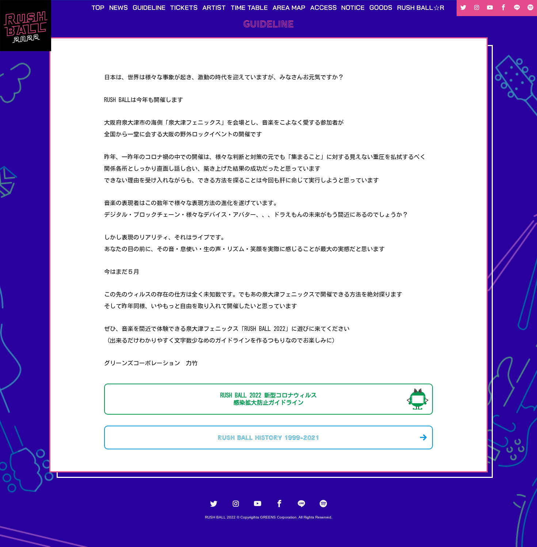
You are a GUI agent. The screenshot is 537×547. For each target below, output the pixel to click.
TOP (97, 8)
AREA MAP (289, 8)
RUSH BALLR (420, 8)
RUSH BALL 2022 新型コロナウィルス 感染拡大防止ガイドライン (268, 399)
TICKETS (184, 8)
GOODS (380, 8)
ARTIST (214, 8)
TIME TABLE (249, 8)
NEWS (118, 8)
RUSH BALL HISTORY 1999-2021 (268, 437)
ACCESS (323, 8)
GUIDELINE (149, 8)
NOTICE (353, 8)
